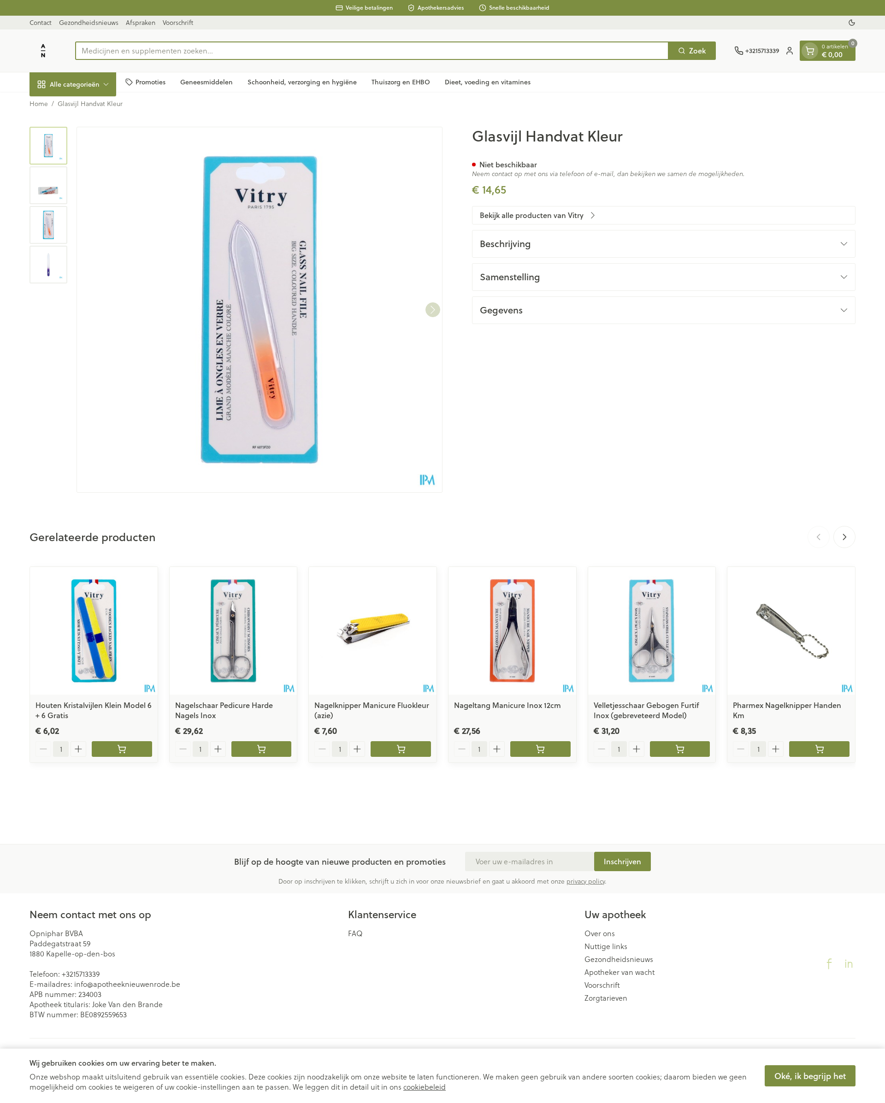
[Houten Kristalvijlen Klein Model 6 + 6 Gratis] (94, 631)
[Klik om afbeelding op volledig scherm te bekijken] (259, 309)
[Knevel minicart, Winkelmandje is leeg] (810, 50)
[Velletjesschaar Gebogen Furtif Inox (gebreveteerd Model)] (652, 631)
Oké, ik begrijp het (810, 1076)
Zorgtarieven (605, 998)
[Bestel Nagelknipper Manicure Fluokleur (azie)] (401, 749)
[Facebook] (829, 964)
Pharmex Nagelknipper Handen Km (787, 710)
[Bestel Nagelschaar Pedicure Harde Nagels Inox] (261, 749)
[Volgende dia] (844, 537)
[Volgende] (432, 309)
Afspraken (140, 22)
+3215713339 (81, 973)
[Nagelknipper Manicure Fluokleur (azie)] (373, 631)
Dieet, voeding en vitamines (488, 81)
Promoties (150, 81)
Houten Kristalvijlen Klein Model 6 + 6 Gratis (93, 710)
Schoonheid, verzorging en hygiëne (302, 81)
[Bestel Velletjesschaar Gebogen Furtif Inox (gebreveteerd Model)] (680, 749)
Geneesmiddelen (206, 81)
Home (39, 103)
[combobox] (372, 50)
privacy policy (585, 881)
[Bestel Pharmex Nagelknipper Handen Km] (819, 749)
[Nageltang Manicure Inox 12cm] (512, 631)
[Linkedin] (849, 964)
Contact (41, 22)
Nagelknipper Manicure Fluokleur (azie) (371, 710)
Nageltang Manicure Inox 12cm (507, 705)
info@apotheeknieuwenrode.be (127, 984)
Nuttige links (605, 946)
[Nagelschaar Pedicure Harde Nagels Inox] (233, 631)
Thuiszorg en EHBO (401, 81)
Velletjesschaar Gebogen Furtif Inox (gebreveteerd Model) (646, 710)
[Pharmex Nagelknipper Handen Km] (791, 631)
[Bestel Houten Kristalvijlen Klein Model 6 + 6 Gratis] (122, 749)
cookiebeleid (424, 1086)
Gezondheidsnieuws (88, 22)
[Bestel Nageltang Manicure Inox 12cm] (540, 749)
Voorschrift (178, 22)
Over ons (599, 933)
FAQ (355, 933)
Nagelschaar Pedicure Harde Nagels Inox (224, 710)
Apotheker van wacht (619, 972)
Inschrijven (622, 861)
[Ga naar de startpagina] (43, 51)
